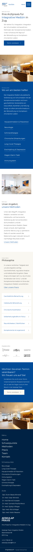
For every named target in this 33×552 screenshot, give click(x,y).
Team (5, 453)
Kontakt (6, 456)
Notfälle (11, 4)
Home (5, 439)
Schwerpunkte (9, 443)
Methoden (7, 446)
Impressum (9, 550)
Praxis (5, 450)
